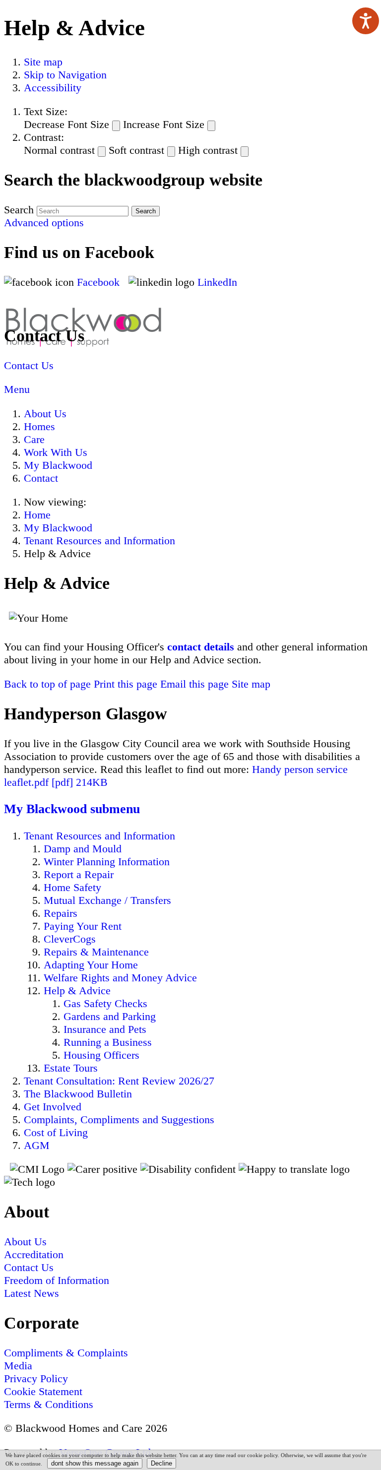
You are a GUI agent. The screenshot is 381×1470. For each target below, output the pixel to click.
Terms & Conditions (48, 1404)
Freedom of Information (56, 1280)
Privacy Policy (36, 1378)
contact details (200, 646)
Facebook (100, 282)
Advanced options (44, 222)
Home (37, 515)
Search (19, 209)
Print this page (125, 684)
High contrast (208, 150)
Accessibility (52, 87)
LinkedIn (217, 282)
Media (18, 1365)
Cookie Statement (43, 1391)
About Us (45, 413)
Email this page (194, 684)
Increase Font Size (163, 124)
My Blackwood (58, 465)
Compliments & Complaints (66, 1352)
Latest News (31, 1293)
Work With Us (55, 452)
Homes (39, 426)
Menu (17, 389)
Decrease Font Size (66, 124)
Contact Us (29, 365)
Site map (43, 62)
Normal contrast (59, 150)
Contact (41, 478)
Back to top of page (47, 684)
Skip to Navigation (65, 74)
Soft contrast (136, 150)
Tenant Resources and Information (99, 540)
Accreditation (34, 1254)
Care (34, 439)
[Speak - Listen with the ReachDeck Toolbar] (365, 20)
